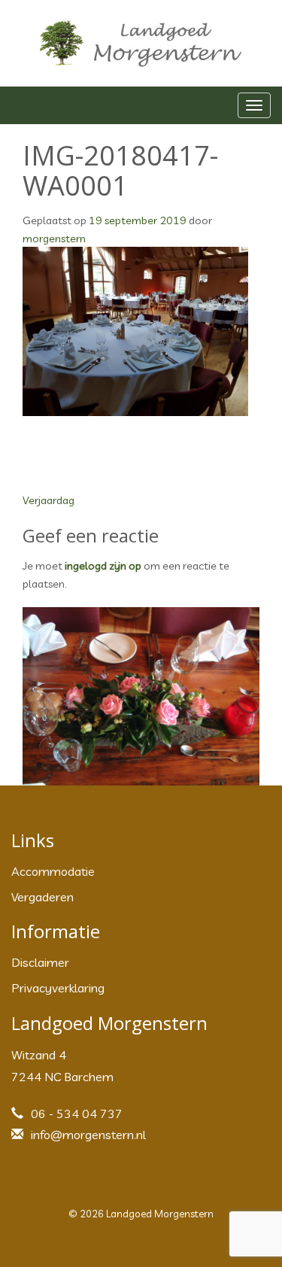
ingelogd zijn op (103, 565)
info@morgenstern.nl (88, 1134)
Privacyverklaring (58, 987)
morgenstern (54, 238)
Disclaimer (40, 962)
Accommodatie (53, 871)
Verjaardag (48, 500)
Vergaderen (42, 896)
